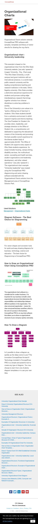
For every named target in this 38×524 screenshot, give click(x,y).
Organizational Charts (15, 13)
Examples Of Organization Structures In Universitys (18, 422)
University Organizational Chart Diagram (14, 476)
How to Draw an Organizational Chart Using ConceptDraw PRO (18, 264)
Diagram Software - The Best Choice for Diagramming (17, 218)
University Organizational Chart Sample (14, 401)
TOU (30, 508)
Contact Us (9, 508)
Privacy (26, 508)
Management (8, 211)
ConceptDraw (9, 2)
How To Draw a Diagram (15, 324)
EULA (21, 508)
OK (33, 521)
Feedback (16, 508)
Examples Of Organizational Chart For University (17, 443)
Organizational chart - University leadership (14, 55)
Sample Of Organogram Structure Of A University (17, 430)
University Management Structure (12, 414)
